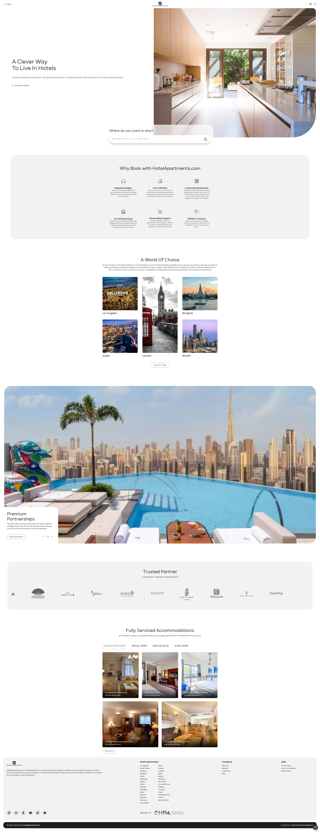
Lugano (142, 781)
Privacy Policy (286, 766)
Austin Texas (144, 768)
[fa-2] (199, 675)
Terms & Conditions (288, 768)
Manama (143, 797)
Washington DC (164, 795)
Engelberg (143, 779)
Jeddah (161, 771)
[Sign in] (315, 4)
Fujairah (161, 787)
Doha (142, 792)
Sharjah (143, 787)
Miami (160, 766)
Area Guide (144, 803)
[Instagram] (9, 812)
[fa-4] (190, 724)
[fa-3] (130, 724)
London (161, 768)
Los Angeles (144, 766)
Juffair (160, 797)
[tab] (114, 646)
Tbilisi (160, 792)
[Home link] (160, 4)
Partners (225, 768)
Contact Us (226, 771)
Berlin (160, 774)
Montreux (161, 779)
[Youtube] (30, 812)
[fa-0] (120, 675)
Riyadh (160, 776)
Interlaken (143, 789)
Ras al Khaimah (164, 784)
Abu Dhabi (162, 781)
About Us (225, 766)
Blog (223, 774)
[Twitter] (44, 812)
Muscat (143, 795)
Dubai (142, 776)
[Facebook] (23, 812)
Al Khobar (143, 800)
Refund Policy (286, 771)
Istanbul (143, 771)
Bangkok (143, 774)
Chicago (161, 789)
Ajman (142, 784)
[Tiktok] (37, 812)
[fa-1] (160, 675)
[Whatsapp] (16, 812)
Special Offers (163, 800)
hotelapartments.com (31, 825)
